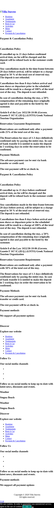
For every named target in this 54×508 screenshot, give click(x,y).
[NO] (33, 507)
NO (29, 507)
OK (24, 507)
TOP (2, 501)
